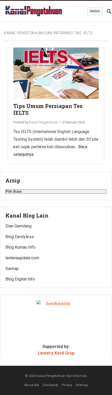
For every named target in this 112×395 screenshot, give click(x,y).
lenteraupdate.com (22, 257)
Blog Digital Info (20, 279)
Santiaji (11, 268)
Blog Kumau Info (20, 247)
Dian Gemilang (18, 226)
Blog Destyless (19, 236)
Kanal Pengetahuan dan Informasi (62, 376)
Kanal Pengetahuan (43, 122)
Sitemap (82, 385)
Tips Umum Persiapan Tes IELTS (48, 109)
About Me (31, 385)
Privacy (67, 385)
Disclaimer (50, 385)
